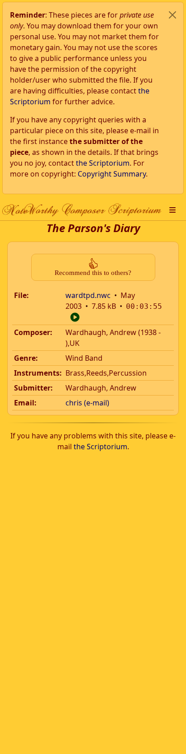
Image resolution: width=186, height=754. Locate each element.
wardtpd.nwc (88, 295)
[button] (172, 210)
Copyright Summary (112, 174)
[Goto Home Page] (81, 210)
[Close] (172, 15)
